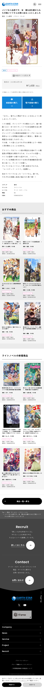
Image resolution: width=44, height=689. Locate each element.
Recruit (5, 651)
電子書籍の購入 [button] (32, 102)
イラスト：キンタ (19, 16)
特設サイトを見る (21, 75)
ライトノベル (23, 512)
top (3, 512)
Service (5, 639)
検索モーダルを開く (34, 4)
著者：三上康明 (7, 16)
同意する (12, 685)
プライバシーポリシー (20, 680)
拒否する (32, 685)
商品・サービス (12, 512)
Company (7, 627)
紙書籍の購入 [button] (12, 102)
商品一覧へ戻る (23, 501)
